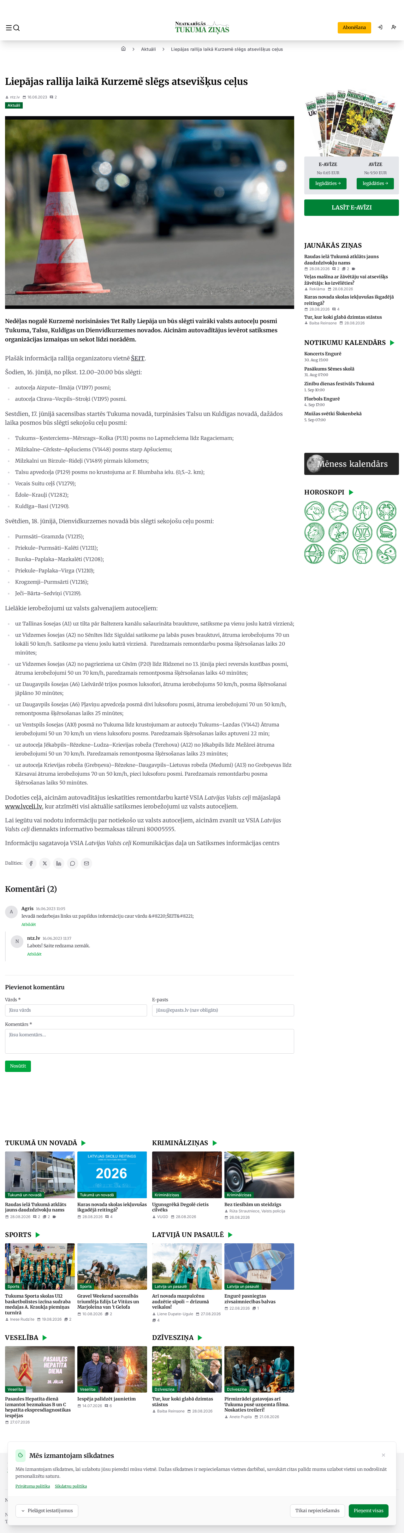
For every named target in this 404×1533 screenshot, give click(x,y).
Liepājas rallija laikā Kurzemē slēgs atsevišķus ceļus (227, 49)
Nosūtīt (18, 1066)
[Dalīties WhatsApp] (72, 863)
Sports (13, 1286)
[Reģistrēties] (394, 27)
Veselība (15, 1389)
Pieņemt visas (368, 1510)
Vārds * (13, 1000)
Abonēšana (354, 27)
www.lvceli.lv (23, 806)
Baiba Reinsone (171, 1411)
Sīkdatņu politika (71, 1486)
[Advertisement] (149, 1106)
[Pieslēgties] (380, 27)
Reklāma (317, 289)
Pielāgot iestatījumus (50, 1510)
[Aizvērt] (383, 1455)
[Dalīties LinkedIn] (58, 863)
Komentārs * (18, 1024)
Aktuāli (148, 49)
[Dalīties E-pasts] (86, 863)
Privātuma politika (32, 1486)
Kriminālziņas (167, 1195)
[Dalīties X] (44, 863)
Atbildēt (28, 924)
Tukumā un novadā (25, 1195)
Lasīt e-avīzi (352, 207)
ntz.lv (15, 97)
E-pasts (160, 1000)
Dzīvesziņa (165, 1389)
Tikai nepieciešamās (317, 1510)
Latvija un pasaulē (171, 1286)
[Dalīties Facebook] (31, 863)
